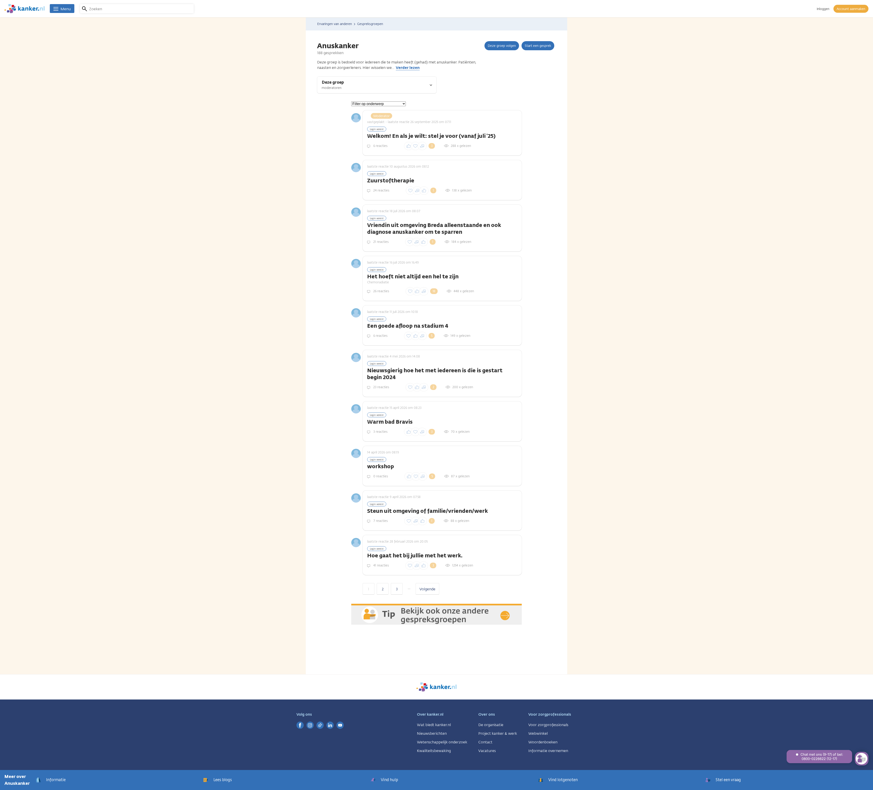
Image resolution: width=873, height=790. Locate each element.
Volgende (427, 589)
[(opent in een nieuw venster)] (300, 725)
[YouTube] (340, 725)
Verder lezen (408, 67)
